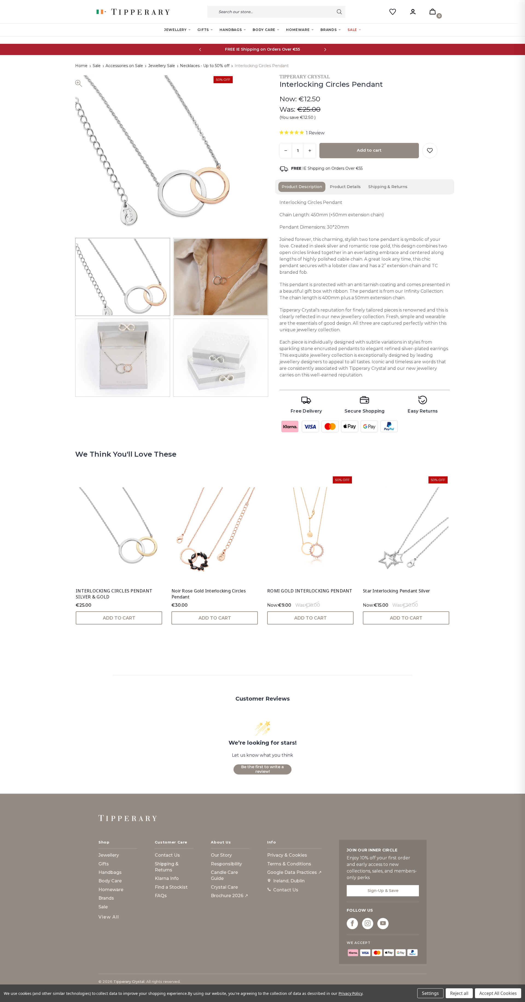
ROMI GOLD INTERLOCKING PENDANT (309, 591)
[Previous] (200, 49)
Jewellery (175, 30)
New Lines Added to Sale (262, 49)
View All (108, 917)
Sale (352, 30)
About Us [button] (221, 842)
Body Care (264, 30)
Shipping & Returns (387, 186)
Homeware (298, 30)
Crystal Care (224, 887)
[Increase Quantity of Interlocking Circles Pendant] (310, 150)
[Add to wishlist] (430, 150)
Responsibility (226, 863)
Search (339, 11)
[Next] (325, 49)
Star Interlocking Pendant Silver (396, 591)
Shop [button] (104, 842)
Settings (430, 993)
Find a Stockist (171, 887)
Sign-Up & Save (383, 890)
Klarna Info (167, 878)
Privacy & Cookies (287, 855)
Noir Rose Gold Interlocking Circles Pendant (208, 594)
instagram (368, 923)
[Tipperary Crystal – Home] (127, 818)
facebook (352, 923)
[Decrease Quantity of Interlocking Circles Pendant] (286, 150)
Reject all (459, 993)
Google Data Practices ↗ (294, 872)
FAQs (161, 895)
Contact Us (167, 855)
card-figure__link (119, 530)
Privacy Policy (350, 993)
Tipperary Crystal (128, 981)
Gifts (203, 30)
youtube (383, 923)
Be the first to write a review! (262, 769)
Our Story (221, 855)
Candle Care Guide (224, 875)
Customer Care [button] (171, 842)
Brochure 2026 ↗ (229, 895)
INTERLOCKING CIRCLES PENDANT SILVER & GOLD (114, 594)
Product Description (302, 186)
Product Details (345, 186)
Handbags (231, 30)
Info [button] (271, 842)
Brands (328, 30)
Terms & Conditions (289, 863)
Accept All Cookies (498, 993)
